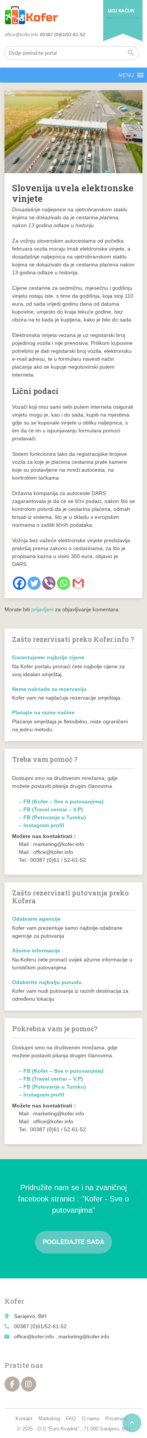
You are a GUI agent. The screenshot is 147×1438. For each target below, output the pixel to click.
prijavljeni (42, 609)
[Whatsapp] (63, 583)
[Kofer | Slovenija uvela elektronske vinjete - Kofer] (31, 15)
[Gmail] (78, 583)
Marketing (49, 1418)
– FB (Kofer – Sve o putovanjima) (61, 801)
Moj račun (121, 11)
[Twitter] (34, 583)
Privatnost (116, 1418)
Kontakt (23, 1418)
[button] (126, 75)
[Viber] (48, 583)
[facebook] (12, 1384)
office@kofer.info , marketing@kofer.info (61, 1336)
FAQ (71, 1418)
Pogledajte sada (73, 1242)
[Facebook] (19, 583)
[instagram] (28, 1384)
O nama (90, 1418)
